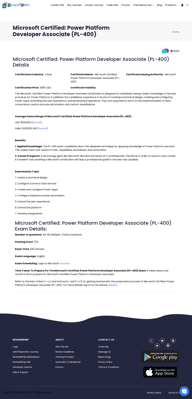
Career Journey (94, 5)
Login (15, 346)
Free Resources (142, 5)
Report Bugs (104, 356)
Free (47, 281)
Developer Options (22, 367)
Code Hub (112, 5)
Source (36, 122)
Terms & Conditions (108, 367)
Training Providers (65, 356)
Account (65, 263)
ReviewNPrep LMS (21, 361)
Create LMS (57, 5)
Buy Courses (74, 5)
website (112, 285)
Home (175, 32)
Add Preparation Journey (26, 351)
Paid (78, 281)
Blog (159, 5)
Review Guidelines (65, 351)
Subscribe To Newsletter (68, 361)
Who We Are (62, 346)
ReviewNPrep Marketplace (26, 356)
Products (170, 5)
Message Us (104, 351)
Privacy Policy (105, 361)
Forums (125, 5)
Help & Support (20, 372)
